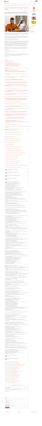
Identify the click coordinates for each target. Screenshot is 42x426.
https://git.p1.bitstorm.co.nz (17, 140)
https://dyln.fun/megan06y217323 (11, 382)
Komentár (27, 172)
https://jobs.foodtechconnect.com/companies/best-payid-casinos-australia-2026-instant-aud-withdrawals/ (16, 82)
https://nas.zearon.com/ (18, 106)
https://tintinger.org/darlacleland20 (14, 367)
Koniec (20, 385)
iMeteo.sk (36, 25)
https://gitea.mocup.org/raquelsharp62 (13, 372)
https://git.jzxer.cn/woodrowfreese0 (8, 136)
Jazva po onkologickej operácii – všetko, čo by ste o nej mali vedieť (12, 63)
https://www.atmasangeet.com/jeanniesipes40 (10, 134)
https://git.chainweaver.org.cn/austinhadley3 (17, 371)
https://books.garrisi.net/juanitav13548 (16, 375)
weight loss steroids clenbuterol (17, 175)
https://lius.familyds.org (7, 76)
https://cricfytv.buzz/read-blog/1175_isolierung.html (10, 142)
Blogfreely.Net (16, 265)
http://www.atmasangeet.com (18, 134)
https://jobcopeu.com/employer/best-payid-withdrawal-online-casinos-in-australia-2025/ (14, 79)
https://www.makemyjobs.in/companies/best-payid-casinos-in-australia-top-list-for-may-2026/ (14, 96)
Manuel (15, 178)
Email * (6, 399)
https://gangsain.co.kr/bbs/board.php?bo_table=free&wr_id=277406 (12, 124)
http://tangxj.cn (6, 144)
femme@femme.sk (34, 11)
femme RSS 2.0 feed (32, 31)
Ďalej (18, 385)
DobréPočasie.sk (32, 25)
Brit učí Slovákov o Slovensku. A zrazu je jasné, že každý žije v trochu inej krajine (13, 64)
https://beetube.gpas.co (19, 146)
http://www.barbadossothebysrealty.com (11, 109)
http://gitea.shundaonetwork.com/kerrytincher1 (10, 148)
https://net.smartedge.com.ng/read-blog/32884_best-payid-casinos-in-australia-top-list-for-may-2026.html (16, 111)
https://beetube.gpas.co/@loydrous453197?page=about (11, 146)
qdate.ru (15, 355)
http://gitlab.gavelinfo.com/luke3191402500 (20, 364)
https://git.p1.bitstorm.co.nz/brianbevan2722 (9, 140)
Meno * (6, 397)
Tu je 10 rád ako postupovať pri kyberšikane (9, 62)
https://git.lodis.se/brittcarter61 (12, 379)
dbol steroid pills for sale (17, 172)
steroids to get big (16, 358)
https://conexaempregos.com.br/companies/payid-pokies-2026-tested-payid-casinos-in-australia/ (15, 117)
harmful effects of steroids (17, 181)
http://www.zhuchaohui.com (8, 132)
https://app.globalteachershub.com (11, 94)
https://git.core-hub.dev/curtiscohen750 (16, 368)
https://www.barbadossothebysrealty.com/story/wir (10, 108)
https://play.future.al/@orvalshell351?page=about (10, 138)
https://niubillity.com (7, 120)
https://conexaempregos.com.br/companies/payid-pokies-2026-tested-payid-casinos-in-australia (15, 118)
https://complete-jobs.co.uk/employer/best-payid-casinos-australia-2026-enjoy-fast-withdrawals (15, 71)
